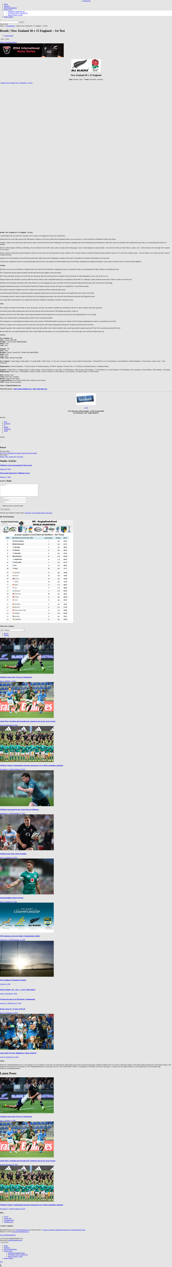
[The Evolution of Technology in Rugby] (27, 976)
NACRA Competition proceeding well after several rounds (18, 453)
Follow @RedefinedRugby (8, 42)
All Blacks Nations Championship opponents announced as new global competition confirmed (31, 765)
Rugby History (8, 17)
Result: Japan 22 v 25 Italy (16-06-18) (12, 1009)
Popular (6, 635)
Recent (6, 633)
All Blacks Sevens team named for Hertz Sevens (16, 465)
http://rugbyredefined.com (22, 389)
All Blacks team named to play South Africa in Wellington (19, 809)
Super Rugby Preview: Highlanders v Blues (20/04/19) (18, 1053)
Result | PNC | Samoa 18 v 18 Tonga (11, 457)
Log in (6, 1216)
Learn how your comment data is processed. (38, 513)
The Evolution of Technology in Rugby (13, 980)
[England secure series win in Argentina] (27, 850)
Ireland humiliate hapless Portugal (11, 898)
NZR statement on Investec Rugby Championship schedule (20, 936)
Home (6, 4)
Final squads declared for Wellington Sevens (15, 473)
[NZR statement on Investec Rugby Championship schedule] (27, 932)
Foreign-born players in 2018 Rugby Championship (17, 999)
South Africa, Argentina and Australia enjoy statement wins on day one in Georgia (27, 721)
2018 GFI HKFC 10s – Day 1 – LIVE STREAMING (17, 990)
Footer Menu (4, 1242)
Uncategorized (10, 26)
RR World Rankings (10, 8)
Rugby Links (8, 9)
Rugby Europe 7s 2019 (15, 15)
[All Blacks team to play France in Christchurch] (27, 673)
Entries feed (7, 1218)
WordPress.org (8, 1222)
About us (7, 6)
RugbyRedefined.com (23, 1230)
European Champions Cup (16, 11)
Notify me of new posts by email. (12, 506)
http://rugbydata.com (40, 389)
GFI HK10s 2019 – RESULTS (18, 13)
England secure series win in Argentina (13, 854)
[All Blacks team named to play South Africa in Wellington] (27, 805)
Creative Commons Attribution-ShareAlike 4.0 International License (63, 1230)
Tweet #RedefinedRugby (8, 1235)
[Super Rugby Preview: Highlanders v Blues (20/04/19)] (27, 1049)
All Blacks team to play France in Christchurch (16, 677)
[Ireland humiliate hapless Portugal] (27, 894)
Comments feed (9, 1220)
